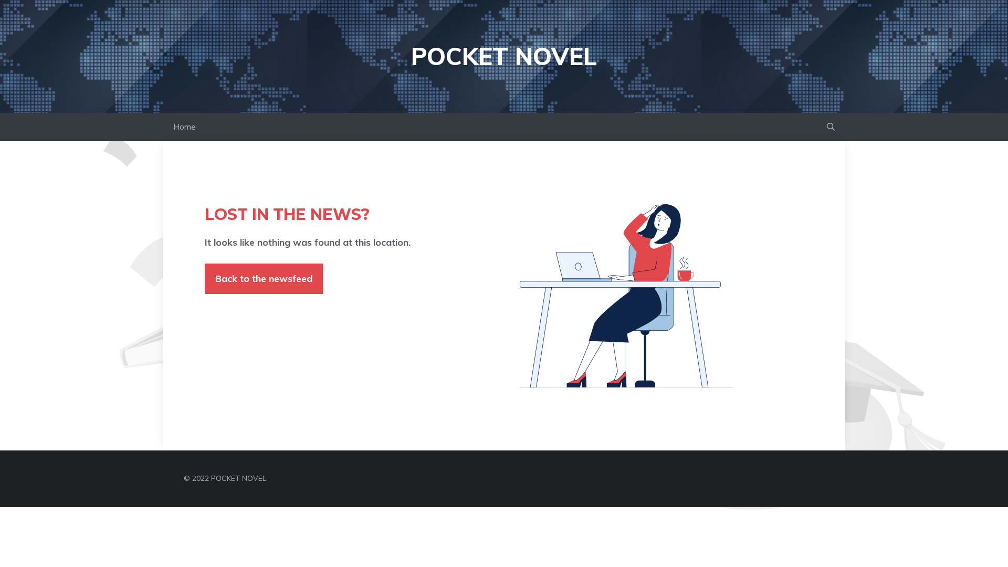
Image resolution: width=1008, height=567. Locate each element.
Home (184, 127)
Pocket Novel (504, 56)
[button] (830, 127)
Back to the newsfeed (263, 278)
